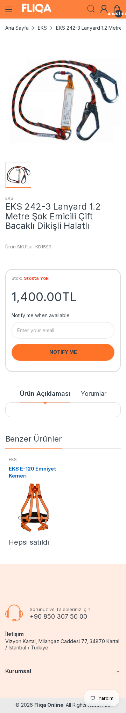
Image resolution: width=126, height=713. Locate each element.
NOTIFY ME (63, 352)
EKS (9, 198)
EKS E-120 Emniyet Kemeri (32, 472)
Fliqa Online (48, 705)
